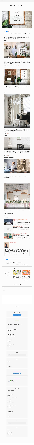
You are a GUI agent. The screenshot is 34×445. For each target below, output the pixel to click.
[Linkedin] (4, 257)
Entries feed (10, 432)
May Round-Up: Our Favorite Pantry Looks (14, 262)
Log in (8, 362)
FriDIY (20, 17)
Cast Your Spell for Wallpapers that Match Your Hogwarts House (20, 220)
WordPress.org (10, 366)
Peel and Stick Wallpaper (12, 405)
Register (9, 361)
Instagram (11, 57)
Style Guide (9, 341)
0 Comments (19, 21)
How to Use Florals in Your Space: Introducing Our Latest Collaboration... (21, 234)
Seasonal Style (10, 340)
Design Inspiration (16, 17)
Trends (9, 345)
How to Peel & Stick (11, 334)
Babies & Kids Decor (11, 390)
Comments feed (10, 365)
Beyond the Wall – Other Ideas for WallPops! (15, 324)
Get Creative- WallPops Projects (13, 329)
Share (9, 31)
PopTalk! (3, 0)
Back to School (10, 323)
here (11, 65)
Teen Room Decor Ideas (11, 344)
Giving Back (9, 400)
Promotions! (10, 339)
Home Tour (9, 401)
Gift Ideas (9, 330)
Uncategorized (10, 346)
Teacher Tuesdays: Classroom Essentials (20, 264)
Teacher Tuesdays (10, 411)
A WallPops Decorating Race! (17, 226)
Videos (9, 416)
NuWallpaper (10, 335)
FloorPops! (9, 395)
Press (8, 406)
